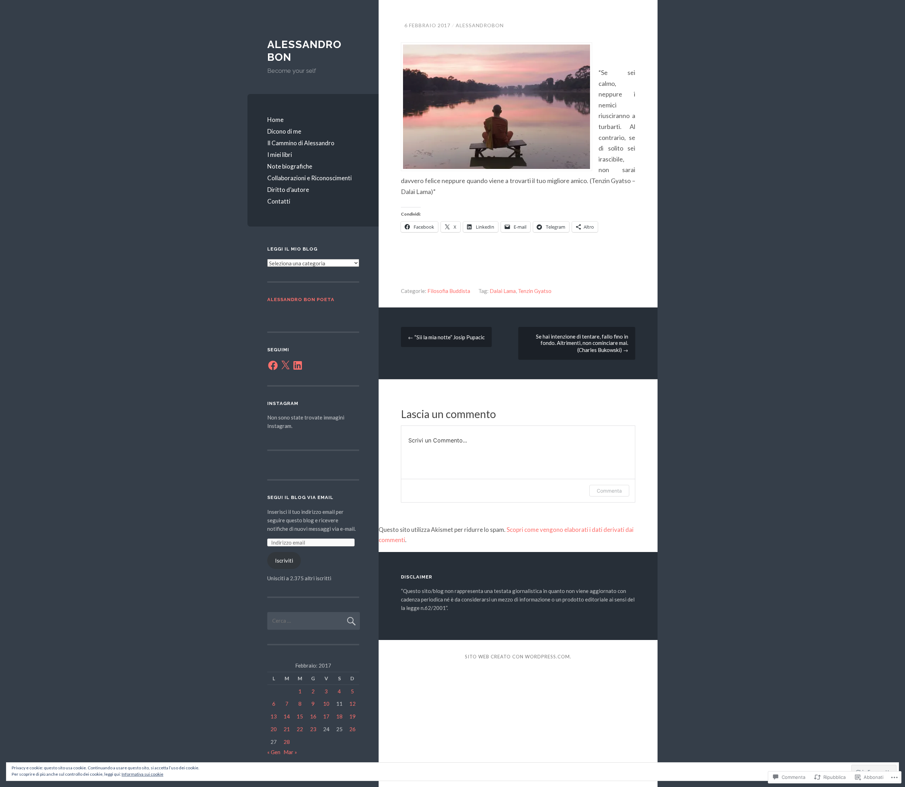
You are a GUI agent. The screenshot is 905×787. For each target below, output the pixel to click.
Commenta (609, 491)
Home (275, 119)
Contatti (278, 201)
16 (313, 716)
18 (339, 716)
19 (352, 716)
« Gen (273, 752)
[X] (285, 365)
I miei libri (279, 154)
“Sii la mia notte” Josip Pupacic (446, 337)
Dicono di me (284, 131)
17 (326, 716)
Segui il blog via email (300, 497)
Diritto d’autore (288, 189)
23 (313, 729)
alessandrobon (480, 25)
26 (352, 729)
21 (287, 729)
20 (273, 729)
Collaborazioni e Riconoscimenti (309, 178)
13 (273, 716)
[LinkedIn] (297, 365)
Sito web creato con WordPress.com (517, 656)
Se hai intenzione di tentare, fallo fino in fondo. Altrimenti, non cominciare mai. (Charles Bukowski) (582, 343)
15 (300, 716)
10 (326, 703)
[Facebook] (273, 365)
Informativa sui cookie (142, 774)
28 (287, 742)
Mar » (290, 752)
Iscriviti (284, 560)
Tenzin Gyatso (534, 291)
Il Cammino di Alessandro (300, 143)
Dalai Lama (503, 291)
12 (352, 703)
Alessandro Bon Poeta (300, 299)
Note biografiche (289, 166)
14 (287, 716)
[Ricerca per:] (313, 620)
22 (300, 729)
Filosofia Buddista (448, 291)
